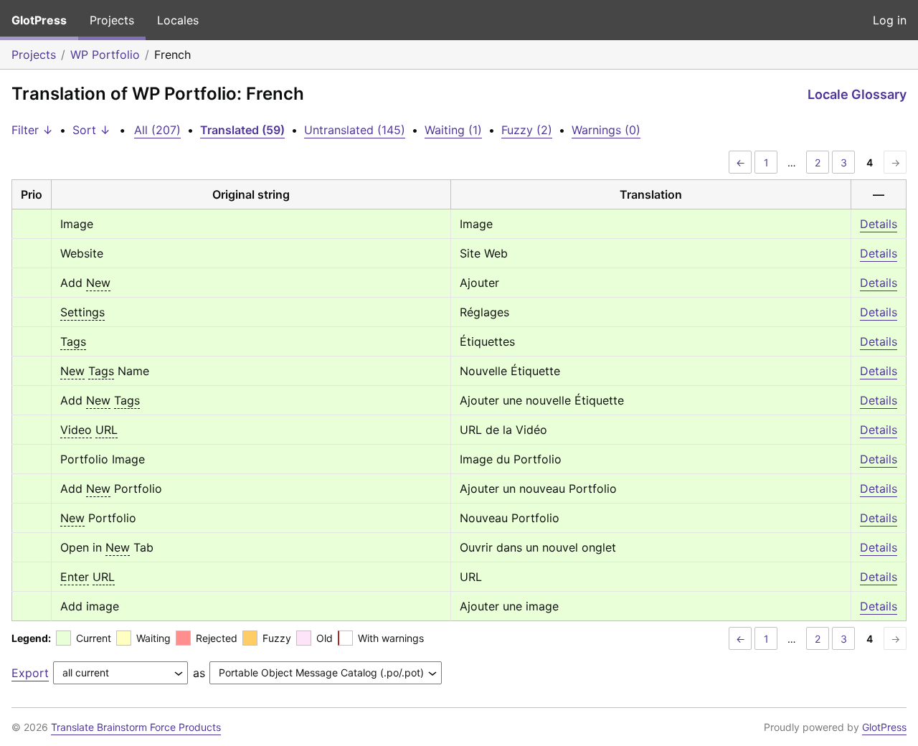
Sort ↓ (91, 130)
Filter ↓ (32, 130)
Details (878, 224)
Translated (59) (242, 130)
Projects (112, 20)
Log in (890, 20)
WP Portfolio (105, 54)
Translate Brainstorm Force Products (136, 727)
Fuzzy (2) (526, 130)
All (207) (157, 130)
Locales (178, 20)
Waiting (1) (453, 130)
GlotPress (39, 20)
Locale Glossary (857, 94)
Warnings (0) (606, 130)
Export (30, 673)
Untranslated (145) (354, 130)
